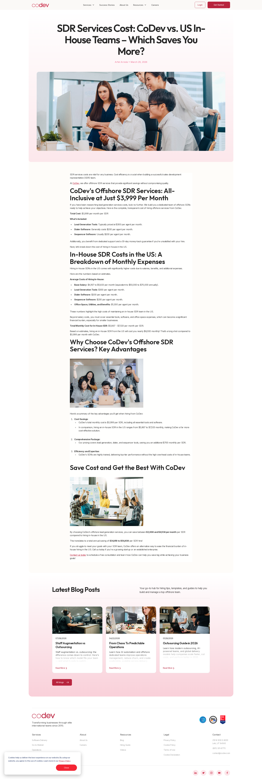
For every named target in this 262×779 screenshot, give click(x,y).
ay (85, 555)
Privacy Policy (64, 761)
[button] (88, 5)
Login (200, 5)
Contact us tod (77, 555)
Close (66, 767)
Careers (155, 5)
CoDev (76, 183)
